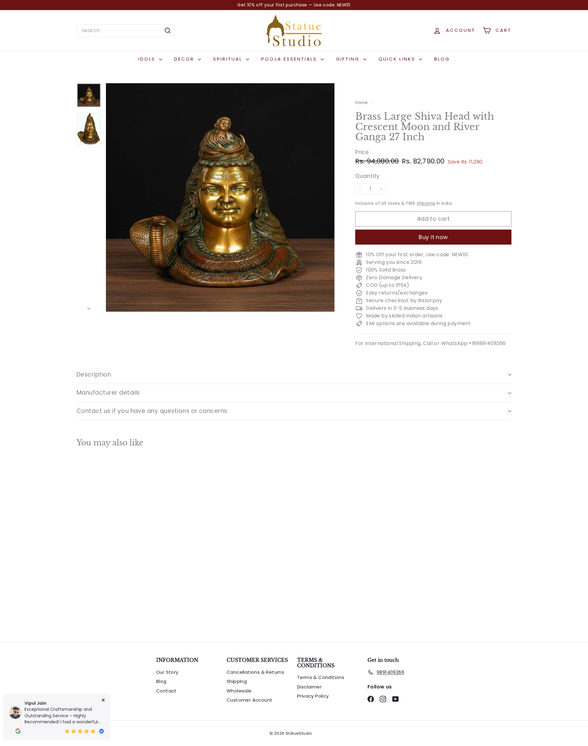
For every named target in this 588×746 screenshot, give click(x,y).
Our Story (167, 672)
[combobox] (126, 30)
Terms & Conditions (320, 677)
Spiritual (228, 59)
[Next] (89, 307)
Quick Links (398, 59)
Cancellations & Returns (255, 672)
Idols (147, 59)
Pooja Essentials (290, 59)
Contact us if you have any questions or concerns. (152, 411)
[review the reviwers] (18, 731)
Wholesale (239, 691)
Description (94, 374)
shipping (426, 203)
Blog (442, 59)
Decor (185, 59)
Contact (166, 691)
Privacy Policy (313, 696)
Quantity (367, 176)
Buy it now (433, 237)
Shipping (237, 681)
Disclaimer (309, 687)
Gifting (349, 59)
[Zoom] (220, 197)
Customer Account (249, 700)
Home (362, 103)
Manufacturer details (108, 392)
